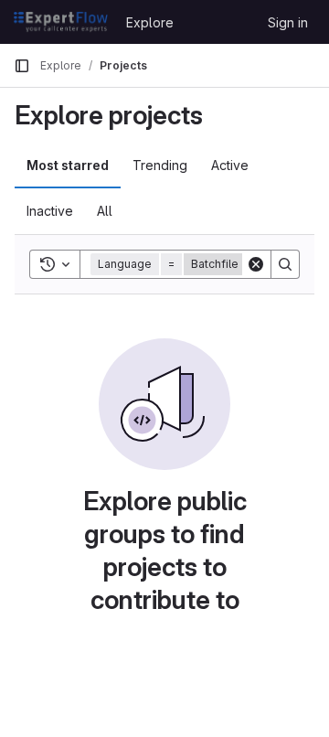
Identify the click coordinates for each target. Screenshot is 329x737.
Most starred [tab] (68, 165)
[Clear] (256, 264)
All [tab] (104, 211)
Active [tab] (230, 165)
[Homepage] (60, 22)
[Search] (285, 264)
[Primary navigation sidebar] (22, 65)
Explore (150, 22)
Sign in (288, 22)
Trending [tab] (160, 165)
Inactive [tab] (50, 211)
